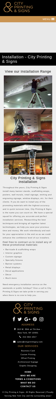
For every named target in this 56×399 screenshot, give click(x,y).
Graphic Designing (28, 366)
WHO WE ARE (28, 375)
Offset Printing (28, 358)
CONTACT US (28, 386)
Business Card (28, 351)
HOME (28, 372)
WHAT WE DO (28, 383)
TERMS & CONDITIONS (28, 379)
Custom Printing (28, 355)
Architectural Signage (28, 362)
